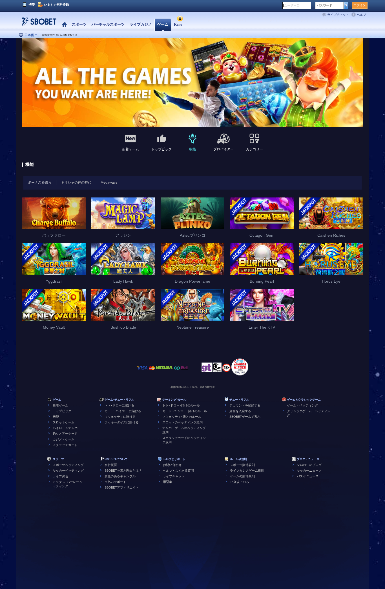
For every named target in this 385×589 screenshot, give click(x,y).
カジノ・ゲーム (63, 439)
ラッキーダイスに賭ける (122, 422)
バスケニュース (307, 476)
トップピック (62, 411)
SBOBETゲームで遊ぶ (244, 416)
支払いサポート (115, 481)
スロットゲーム (63, 422)
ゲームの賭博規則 (242, 476)
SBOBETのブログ (309, 465)
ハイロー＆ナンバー (67, 428)
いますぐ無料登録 (56, 4)
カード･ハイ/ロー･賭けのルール (184, 411)
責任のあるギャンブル (120, 476)
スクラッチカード (65, 445)
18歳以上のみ (239, 481)
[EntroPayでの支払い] (177, 370)
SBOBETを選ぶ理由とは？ (123, 470)
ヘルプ (361, 14)
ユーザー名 (292, 5)
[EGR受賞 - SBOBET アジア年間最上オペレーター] (239, 367)
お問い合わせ (172, 465)
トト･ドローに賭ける (119, 405)
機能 (56, 416)
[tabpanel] (192, 83)
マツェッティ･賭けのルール (181, 416)
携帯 (31, 4)
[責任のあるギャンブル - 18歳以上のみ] (226, 369)
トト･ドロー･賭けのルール (181, 405)
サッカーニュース (309, 470)
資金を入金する (240, 411)
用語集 (167, 481)
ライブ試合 (60, 476)
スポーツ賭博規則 (242, 465)
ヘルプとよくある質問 (178, 470)
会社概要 (111, 465)
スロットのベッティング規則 (182, 422)
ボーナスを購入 (40, 182)
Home (64, 24)
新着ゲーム (60, 405)
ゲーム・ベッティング (302, 405)
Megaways (109, 182)
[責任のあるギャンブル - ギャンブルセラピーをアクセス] (207, 368)
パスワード (324, 5)
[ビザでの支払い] (142, 370)
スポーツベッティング (68, 465)
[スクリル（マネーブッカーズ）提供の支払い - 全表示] (184, 370)
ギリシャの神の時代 (76, 182)
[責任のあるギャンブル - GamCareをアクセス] (217, 368)
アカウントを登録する (244, 405)
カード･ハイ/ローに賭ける (123, 411)
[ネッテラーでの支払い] (164, 370)
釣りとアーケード (65, 433)
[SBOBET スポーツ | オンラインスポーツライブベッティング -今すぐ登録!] (37, 23)
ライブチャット (338, 14)
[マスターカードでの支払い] (152, 370)
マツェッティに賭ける (120, 416)
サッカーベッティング (68, 470)
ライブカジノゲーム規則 (247, 470)
